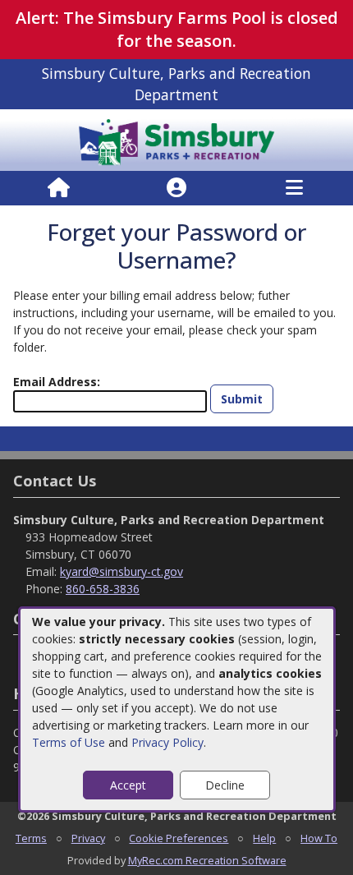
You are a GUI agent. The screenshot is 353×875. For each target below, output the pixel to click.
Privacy (88, 838)
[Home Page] (59, 188)
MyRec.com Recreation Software (207, 860)
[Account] (176, 188)
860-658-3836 (103, 588)
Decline (225, 785)
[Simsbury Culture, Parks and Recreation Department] (176, 138)
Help (264, 838)
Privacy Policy (167, 742)
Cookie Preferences (178, 838)
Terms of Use (68, 742)
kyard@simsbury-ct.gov (121, 571)
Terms (31, 838)
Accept (128, 785)
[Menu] (294, 188)
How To (318, 838)
